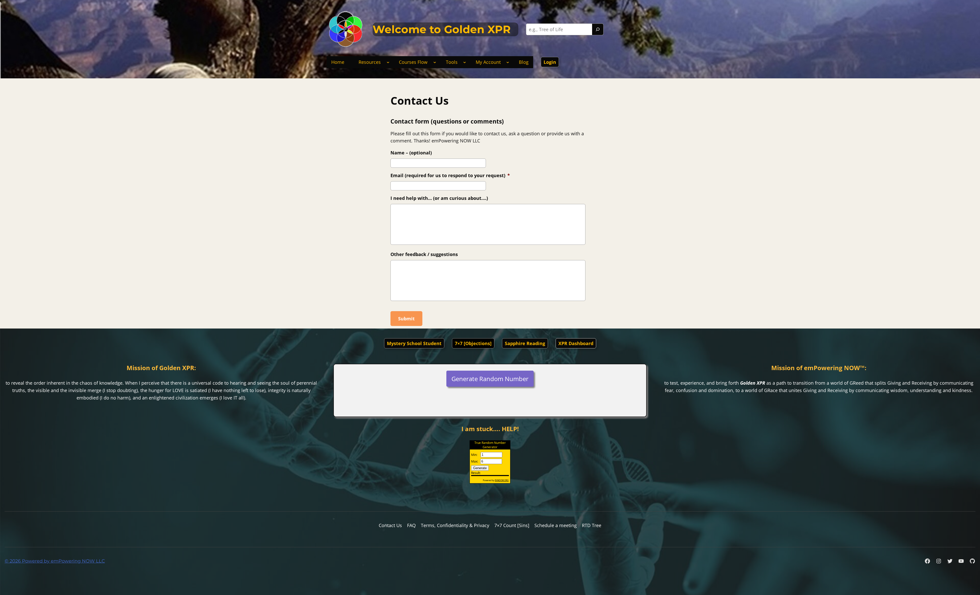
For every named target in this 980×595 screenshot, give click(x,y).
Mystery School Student (414, 343)
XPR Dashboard (575, 343)
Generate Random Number (490, 378)
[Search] (597, 29)
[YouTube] (961, 561)
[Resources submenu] (388, 62)
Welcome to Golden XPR (442, 29)
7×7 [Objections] (473, 343)
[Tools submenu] (464, 62)
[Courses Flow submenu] (434, 62)
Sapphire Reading (525, 343)
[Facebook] (927, 561)
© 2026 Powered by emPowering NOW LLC (55, 561)
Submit (406, 318)
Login (550, 62)
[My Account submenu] (507, 62)
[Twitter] (950, 561)
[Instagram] (939, 561)
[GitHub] (972, 561)
